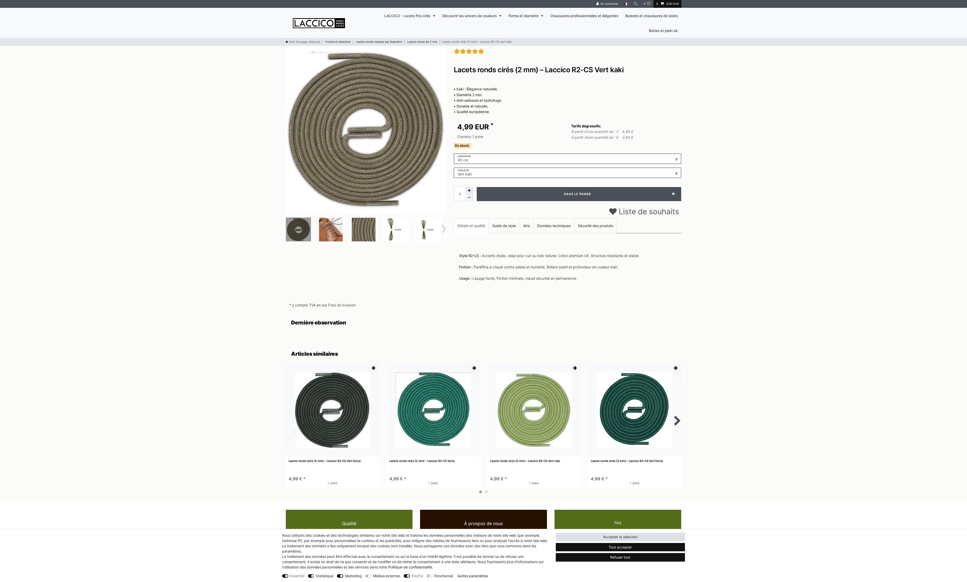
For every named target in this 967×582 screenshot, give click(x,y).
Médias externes (386, 576)
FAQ (617, 523)
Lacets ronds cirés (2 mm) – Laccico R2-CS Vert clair (525, 461)
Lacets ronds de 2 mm (422, 42)
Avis (526, 226)
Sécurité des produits (595, 226)
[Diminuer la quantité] (469, 197)
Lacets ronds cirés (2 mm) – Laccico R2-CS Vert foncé (325, 461)
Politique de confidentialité (410, 567)
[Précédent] (290, 130)
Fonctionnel (443, 576)
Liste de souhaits (648, 211)
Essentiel (297, 576)
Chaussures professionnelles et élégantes (584, 16)
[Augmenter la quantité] (469, 190)
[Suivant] (442, 130)
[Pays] (626, 4)
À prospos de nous (483, 523)
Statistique (324, 576)
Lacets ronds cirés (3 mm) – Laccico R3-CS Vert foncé (627, 461)
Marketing (353, 576)
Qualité (349, 523)
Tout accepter (620, 547)
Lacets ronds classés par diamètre (378, 42)
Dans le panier (577, 194)
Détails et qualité (471, 226)
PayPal (417, 576)
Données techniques (554, 226)
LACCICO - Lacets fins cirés (407, 16)
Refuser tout (620, 557)
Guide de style (504, 226)
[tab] (471, 225)
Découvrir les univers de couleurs (470, 16)
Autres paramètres (473, 576)
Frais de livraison (342, 305)
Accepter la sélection (620, 537)
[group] (332, 410)
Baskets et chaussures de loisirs (651, 16)
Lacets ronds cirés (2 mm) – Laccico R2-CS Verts (422, 461)
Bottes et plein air (663, 30)
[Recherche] (636, 4)
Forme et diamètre (523, 16)
